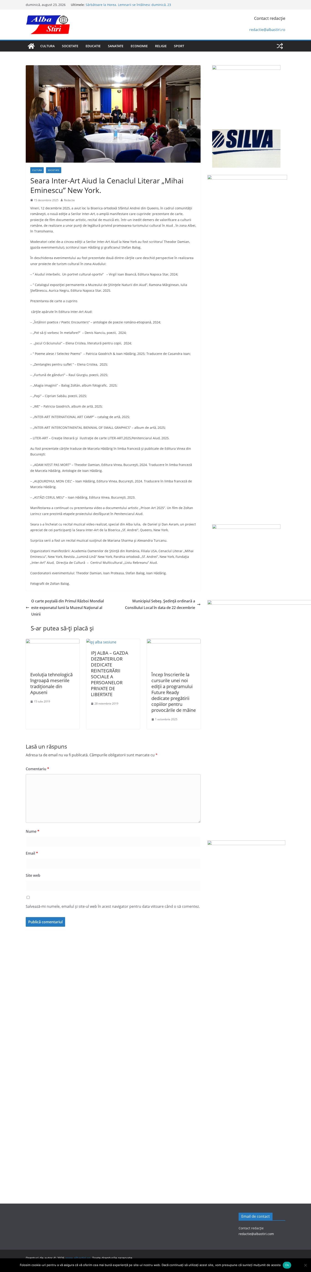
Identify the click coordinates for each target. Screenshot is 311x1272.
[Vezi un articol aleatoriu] (279, 46)
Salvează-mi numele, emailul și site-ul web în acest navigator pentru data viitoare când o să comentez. (113, 906)
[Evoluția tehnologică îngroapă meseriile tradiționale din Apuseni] (52, 642)
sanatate (115, 46)
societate (70, 46)
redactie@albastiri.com (256, 1234)
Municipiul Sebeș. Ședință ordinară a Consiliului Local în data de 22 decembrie (160, 604)
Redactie (69, 200)
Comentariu (37, 768)
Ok (287, 1265)
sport (179, 46)
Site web (33, 875)
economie (139, 46)
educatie (93, 46)
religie (161, 46)
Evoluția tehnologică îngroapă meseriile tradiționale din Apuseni (51, 683)
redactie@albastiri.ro (267, 29)
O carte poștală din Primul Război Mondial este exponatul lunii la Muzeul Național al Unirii (67, 607)
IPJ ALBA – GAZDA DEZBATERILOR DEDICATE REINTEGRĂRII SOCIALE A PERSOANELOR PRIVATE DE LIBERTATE (109, 673)
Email (32, 853)
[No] (305, 1265)
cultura (47, 46)
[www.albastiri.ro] (31, 46)
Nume (32, 831)
